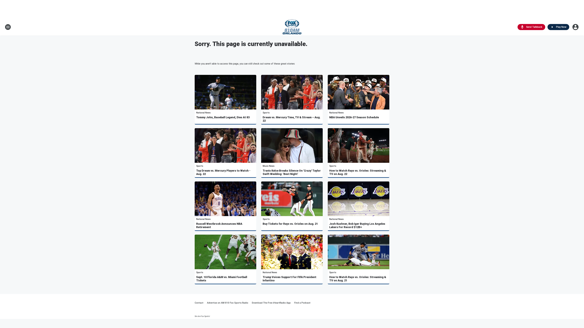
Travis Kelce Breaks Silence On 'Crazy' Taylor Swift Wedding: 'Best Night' (292, 172)
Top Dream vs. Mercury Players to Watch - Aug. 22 (223, 172)
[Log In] (575, 27)
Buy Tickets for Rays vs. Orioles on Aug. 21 (290, 223)
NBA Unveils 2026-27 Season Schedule (354, 117)
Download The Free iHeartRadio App (271, 302)
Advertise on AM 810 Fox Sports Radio (227, 302)
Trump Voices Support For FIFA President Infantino (289, 278)
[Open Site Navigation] (8, 27)
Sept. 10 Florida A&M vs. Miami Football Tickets (221, 278)
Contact (199, 302)
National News (203, 112)
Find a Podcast (302, 302)
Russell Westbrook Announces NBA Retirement (219, 225)
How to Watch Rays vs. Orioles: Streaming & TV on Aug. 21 (357, 278)
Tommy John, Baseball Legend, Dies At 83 (223, 117)
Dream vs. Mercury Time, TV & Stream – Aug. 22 (291, 119)
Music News (269, 166)
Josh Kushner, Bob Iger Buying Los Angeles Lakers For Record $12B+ (357, 225)
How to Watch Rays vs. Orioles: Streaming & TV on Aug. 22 (357, 172)
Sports (266, 112)
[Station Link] (292, 27)
